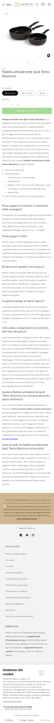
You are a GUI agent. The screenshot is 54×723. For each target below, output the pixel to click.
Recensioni (10, 610)
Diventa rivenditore (14, 572)
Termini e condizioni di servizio (19, 616)
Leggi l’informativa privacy (26, 519)
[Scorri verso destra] (33, 63)
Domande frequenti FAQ (16, 579)
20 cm (42, 93)
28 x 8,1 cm (10, 93)
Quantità (5, 99)
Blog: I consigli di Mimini (16, 554)
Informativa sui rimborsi (16, 591)
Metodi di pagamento (15, 604)
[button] (3, 5)
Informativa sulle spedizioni (18, 597)
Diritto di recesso (10, 438)
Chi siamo (10, 560)
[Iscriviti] (48, 500)
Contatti (9, 566)
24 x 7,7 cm (27, 93)
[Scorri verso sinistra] (21, 63)
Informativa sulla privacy (17, 585)
